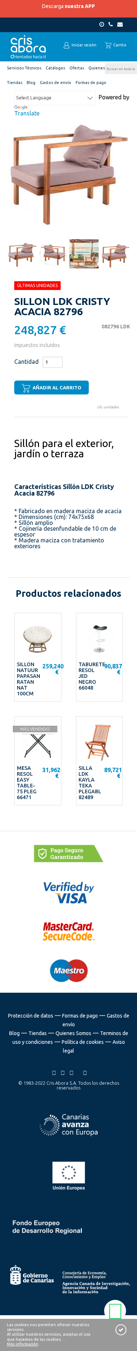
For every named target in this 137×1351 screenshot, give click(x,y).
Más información (22, 1344)
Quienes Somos (73, 1033)
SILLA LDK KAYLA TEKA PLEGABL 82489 (90, 782)
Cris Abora (28, 46)
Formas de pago (80, 1016)
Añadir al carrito (56, 387)
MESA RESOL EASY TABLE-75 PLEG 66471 (27, 782)
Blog (14, 1033)
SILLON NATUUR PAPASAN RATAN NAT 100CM (28, 679)
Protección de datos (30, 1016)
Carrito (119, 45)
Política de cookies (83, 1042)
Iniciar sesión (83, 45)
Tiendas (37, 1033)
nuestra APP (80, 6)
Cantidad (26, 362)
